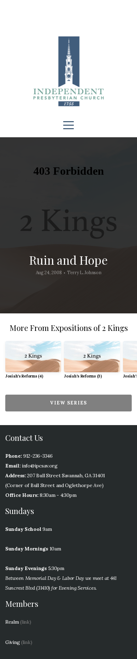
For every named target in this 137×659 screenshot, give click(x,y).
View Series (68, 403)
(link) (25, 622)
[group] (33, 362)
